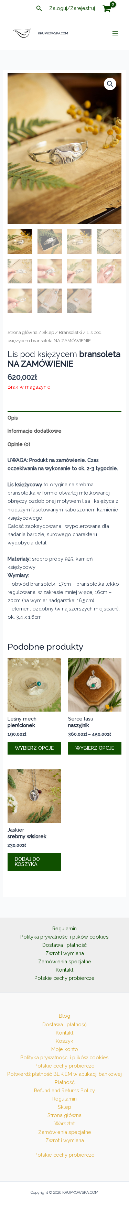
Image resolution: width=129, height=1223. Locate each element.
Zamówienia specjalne (64, 961)
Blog (64, 1016)
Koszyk (64, 1041)
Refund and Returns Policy (64, 1090)
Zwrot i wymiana (64, 953)
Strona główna (22, 332)
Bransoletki (70, 332)
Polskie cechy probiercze (64, 978)
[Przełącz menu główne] (115, 33)
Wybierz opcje (34, 748)
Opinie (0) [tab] (19, 444)
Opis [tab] (13, 418)
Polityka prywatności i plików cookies (64, 937)
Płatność (65, 1082)
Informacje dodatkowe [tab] (35, 431)
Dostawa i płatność (64, 945)
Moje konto (64, 1049)
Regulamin (64, 928)
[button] (39, 8)
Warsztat (64, 1123)
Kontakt (64, 970)
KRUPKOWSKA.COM (53, 33)
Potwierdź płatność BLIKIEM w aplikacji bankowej (64, 1074)
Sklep (48, 332)
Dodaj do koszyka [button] (27, 861)
